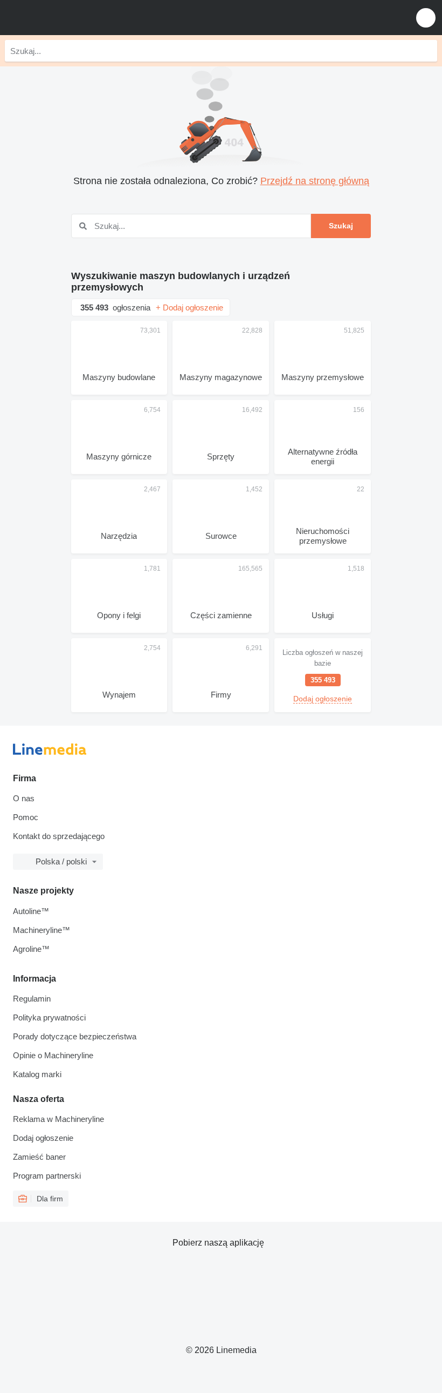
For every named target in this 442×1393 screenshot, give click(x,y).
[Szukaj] (426, 51)
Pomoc (25, 817)
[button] (426, 17)
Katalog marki (37, 1074)
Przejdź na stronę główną (314, 180)
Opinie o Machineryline (53, 1055)
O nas (23, 798)
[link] (322, 675)
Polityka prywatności (49, 1017)
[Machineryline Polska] (75, 17)
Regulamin (32, 998)
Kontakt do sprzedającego (59, 836)
